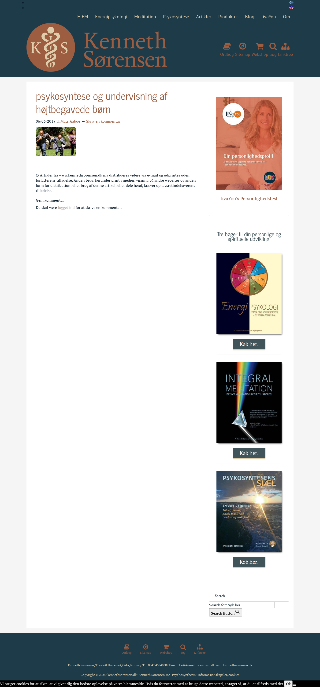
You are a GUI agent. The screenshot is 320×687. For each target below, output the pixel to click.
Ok (288, 683)
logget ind (66, 207)
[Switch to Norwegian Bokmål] (291, 2)
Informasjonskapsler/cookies (218, 674)
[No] (294, 685)
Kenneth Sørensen (96, 47)
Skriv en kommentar (103, 121)
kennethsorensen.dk (237, 665)
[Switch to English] (291, 7)
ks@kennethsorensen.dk (197, 665)
